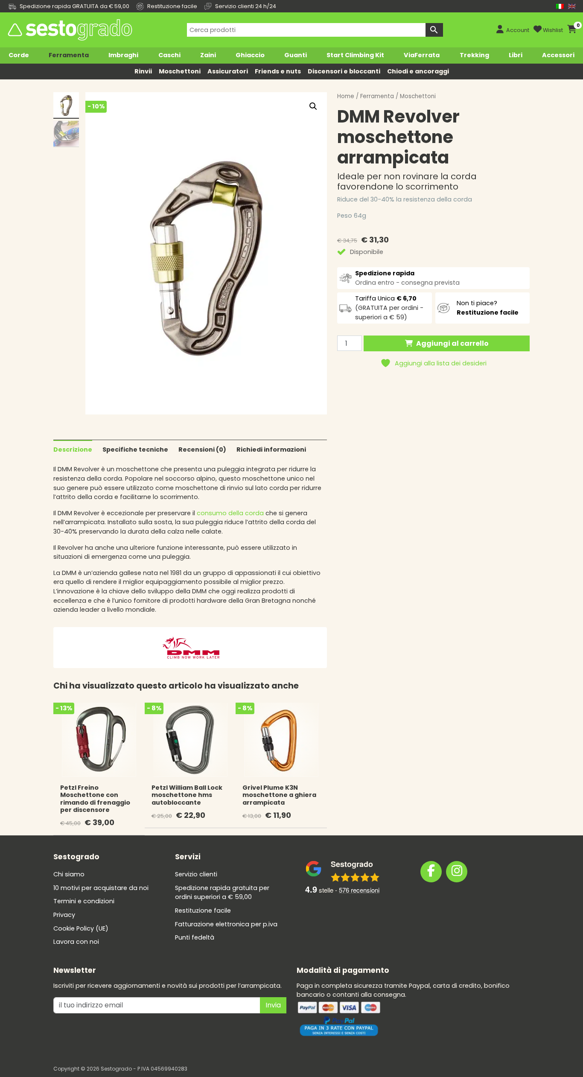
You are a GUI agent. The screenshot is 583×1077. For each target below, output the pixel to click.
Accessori (558, 55)
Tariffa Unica (386, 298)
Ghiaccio (250, 55)
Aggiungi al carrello (452, 343)
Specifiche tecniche (135, 449)
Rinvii (143, 71)
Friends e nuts (278, 71)
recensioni (359, 889)
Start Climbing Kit (355, 55)
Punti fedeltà (194, 937)
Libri (515, 55)
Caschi (169, 55)
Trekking (474, 55)
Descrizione (72, 449)
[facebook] (431, 871)
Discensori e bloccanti (344, 71)
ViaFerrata (422, 55)
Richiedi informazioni (271, 449)
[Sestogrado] (69, 30)
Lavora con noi (76, 941)
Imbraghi (123, 55)
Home (345, 96)
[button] (313, 106)
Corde (19, 55)
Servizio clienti (196, 874)
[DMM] (190, 647)
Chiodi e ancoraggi (418, 71)
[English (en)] (572, 6)
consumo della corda (229, 513)
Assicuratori (227, 71)
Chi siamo (69, 874)
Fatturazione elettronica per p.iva (226, 924)
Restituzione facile (203, 910)
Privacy (64, 915)
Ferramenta (69, 55)
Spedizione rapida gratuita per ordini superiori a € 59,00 (222, 893)
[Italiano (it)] (560, 6)
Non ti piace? (488, 308)
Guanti (295, 55)
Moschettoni (180, 71)
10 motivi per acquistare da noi (101, 888)
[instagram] (456, 871)
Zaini (208, 55)
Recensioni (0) (202, 449)
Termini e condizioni (83, 901)
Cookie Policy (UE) (80, 928)
